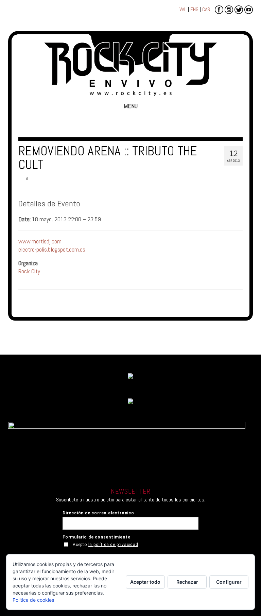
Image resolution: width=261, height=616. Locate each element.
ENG (194, 9)
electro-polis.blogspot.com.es (51, 249)
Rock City (29, 271)
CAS (206, 9)
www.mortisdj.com (40, 241)
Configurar (229, 582)
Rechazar (187, 582)
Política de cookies (33, 600)
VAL (183, 9)
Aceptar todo (145, 582)
